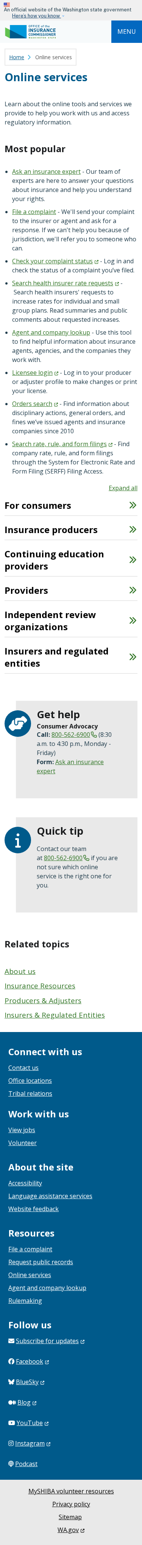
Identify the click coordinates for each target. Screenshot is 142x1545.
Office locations (30, 1080)
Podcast (26, 1464)
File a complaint (34, 212)
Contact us (23, 1068)
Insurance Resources (40, 986)
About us (20, 971)
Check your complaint (52, 261)
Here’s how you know (36, 16)
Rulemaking (25, 1300)
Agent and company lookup (51, 332)
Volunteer (22, 1143)
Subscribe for (47, 1341)
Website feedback (33, 1209)
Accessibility (25, 1183)
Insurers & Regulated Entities (55, 1015)
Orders (32, 404)
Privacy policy (71, 1504)
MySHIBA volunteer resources (71, 1491)
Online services (29, 1275)
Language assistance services (50, 1196)
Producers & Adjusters (43, 1000)
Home (16, 57)
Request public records (40, 1262)
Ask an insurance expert (46, 171)
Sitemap (70, 1517)
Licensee (32, 372)
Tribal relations (30, 1093)
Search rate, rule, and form (59, 444)
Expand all (123, 488)
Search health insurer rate (62, 283)
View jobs (21, 1130)
